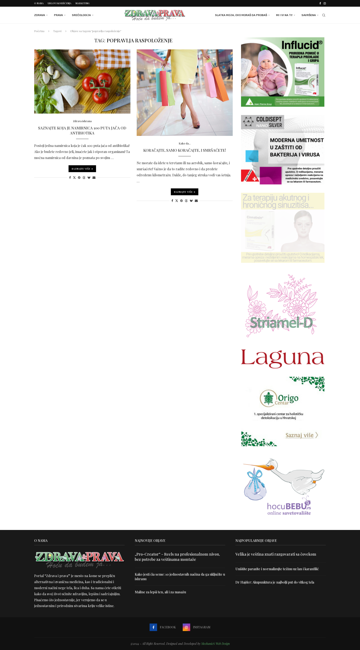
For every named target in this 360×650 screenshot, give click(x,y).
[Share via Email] (93, 177)
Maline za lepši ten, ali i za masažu (160, 592)
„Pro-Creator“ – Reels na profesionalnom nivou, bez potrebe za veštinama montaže (177, 557)
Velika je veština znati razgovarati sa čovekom (275, 554)
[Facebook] (320, 3)
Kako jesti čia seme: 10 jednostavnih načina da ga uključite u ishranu (180, 576)
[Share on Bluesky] (89, 177)
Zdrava (39, 15)
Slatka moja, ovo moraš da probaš (241, 15)
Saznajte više (81, 168)
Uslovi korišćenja (59, 3)
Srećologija (81, 15)
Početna (39, 31)
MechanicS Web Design (215, 644)
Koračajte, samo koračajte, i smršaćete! (184, 150)
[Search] (324, 15)
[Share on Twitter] (74, 177)
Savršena (308, 15)
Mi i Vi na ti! (284, 15)
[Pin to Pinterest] (79, 177)
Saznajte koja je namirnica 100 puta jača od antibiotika (82, 130)
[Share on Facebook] (70, 177)
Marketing (82, 3)
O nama (39, 3)
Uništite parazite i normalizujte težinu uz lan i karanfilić (277, 569)
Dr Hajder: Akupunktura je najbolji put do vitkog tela (274, 582)
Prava (58, 15)
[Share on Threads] (83, 177)
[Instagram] (325, 3)
